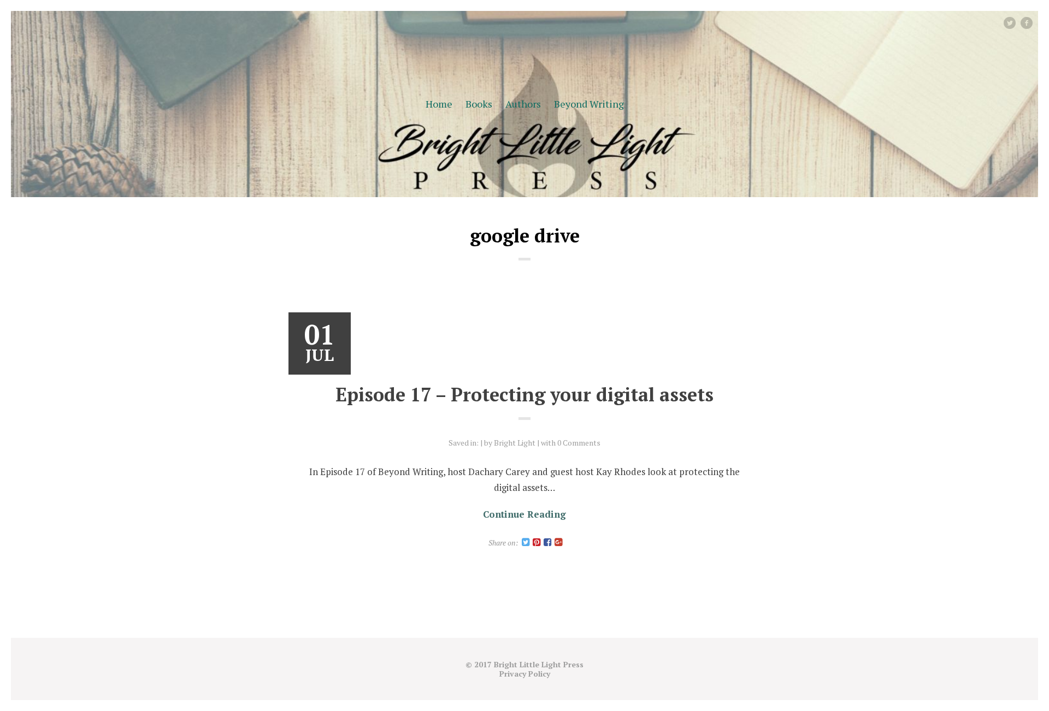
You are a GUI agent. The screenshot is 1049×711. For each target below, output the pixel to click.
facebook (1031, 22)
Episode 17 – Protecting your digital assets (524, 394)
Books (478, 103)
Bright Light (514, 442)
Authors (523, 103)
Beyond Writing (589, 103)
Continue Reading (524, 514)
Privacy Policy (524, 673)
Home (439, 103)
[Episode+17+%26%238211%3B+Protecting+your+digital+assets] (526, 542)
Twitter (1015, 22)
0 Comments (578, 442)
